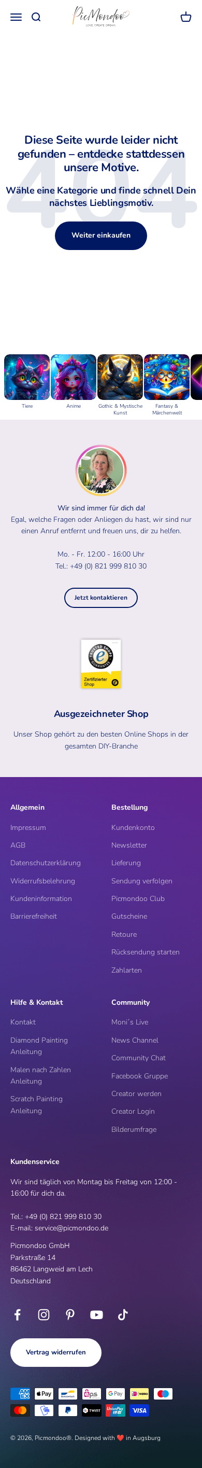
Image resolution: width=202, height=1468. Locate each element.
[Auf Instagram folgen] (44, 1315)
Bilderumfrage (133, 1129)
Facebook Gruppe (139, 1076)
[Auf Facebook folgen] (17, 1315)
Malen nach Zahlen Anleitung (40, 1075)
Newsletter (129, 845)
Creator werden (136, 1094)
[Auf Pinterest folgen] (70, 1315)
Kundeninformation (41, 899)
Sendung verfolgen (141, 881)
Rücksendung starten (145, 952)
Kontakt (23, 1022)
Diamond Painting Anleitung (39, 1046)
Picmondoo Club (138, 899)
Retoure (124, 934)
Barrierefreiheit (33, 916)
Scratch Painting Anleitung (36, 1104)
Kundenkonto (133, 828)
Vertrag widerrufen (56, 1352)
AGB (17, 845)
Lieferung (126, 863)
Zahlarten (126, 970)
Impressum (28, 828)
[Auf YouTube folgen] (97, 1315)
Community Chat (138, 1058)
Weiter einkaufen (101, 235)
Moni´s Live (129, 1022)
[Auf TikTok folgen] (123, 1315)
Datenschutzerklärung (45, 863)
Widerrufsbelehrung (42, 881)
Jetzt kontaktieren (101, 597)
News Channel (134, 1040)
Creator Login (133, 1111)
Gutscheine (129, 916)
